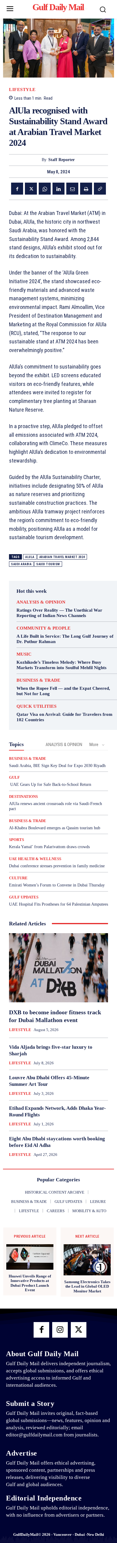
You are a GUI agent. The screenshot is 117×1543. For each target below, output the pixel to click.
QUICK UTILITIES (36, 706)
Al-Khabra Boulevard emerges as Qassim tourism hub (54, 828)
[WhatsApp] (45, 189)
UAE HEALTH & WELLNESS (35, 859)
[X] (31, 189)
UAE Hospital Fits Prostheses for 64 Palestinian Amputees (58, 904)
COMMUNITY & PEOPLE (43, 628)
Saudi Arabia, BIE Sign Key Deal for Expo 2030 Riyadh (57, 765)
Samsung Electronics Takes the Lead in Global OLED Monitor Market (87, 1286)
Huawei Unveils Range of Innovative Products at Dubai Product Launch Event (30, 1283)
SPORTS (16, 840)
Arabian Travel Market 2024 (62, 557)
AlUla (29, 557)
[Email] (72, 189)
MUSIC (24, 654)
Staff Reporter (61, 159)
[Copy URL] (100, 189)
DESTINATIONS (23, 796)
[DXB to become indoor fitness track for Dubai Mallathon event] (58, 967)
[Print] (86, 189)
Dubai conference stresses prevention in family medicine (57, 866)
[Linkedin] (58, 189)
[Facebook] (17, 189)
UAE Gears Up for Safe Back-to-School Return (50, 784)
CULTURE (18, 878)
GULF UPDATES (23, 897)
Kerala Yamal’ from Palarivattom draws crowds (49, 847)
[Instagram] (60, 1330)
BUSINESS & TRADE (38, 680)
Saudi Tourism (48, 564)
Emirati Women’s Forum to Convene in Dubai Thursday (57, 885)
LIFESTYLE (22, 89)
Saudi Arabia (21, 564)
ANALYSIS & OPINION (40, 602)
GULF (14, 777)
